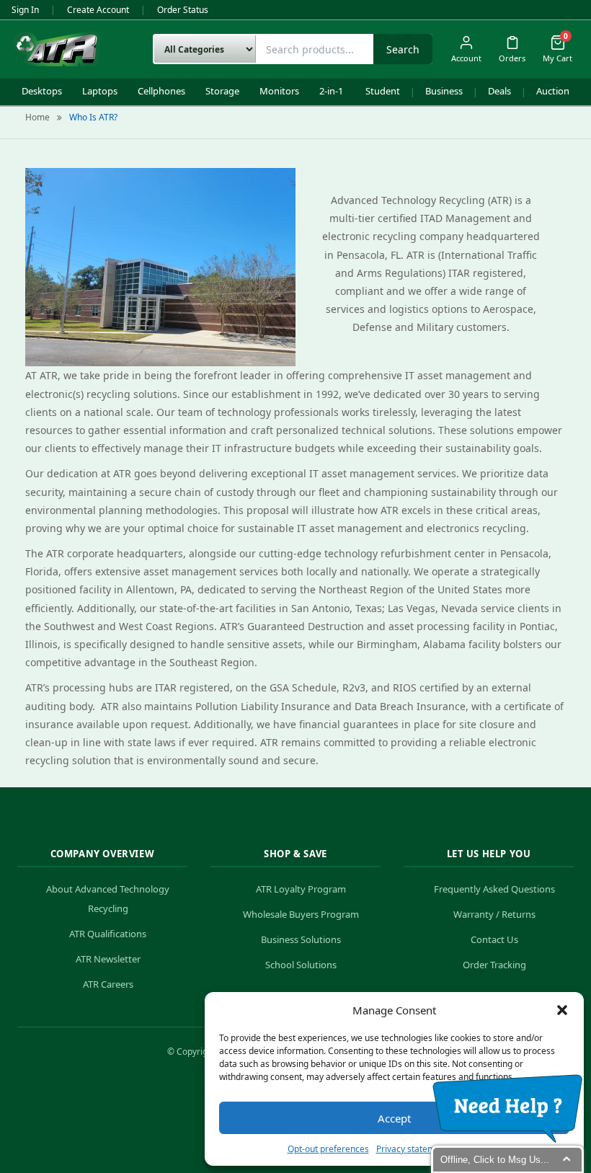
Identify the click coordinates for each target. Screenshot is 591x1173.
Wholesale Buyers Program (301, 914)
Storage (222, 90)
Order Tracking (494, 964)
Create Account (98, 10)
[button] (562, 1010)
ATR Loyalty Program (301, 888)
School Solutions (301, 964)
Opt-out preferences (328, 1149)
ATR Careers (108, 984)
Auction (552, 90)
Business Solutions (301, 939)
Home (37, 117)
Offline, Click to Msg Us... (494, 1159)
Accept (394, 1118)
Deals (499, 90)
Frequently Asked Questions (494, 888)
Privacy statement (412, 1149)
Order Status (182, 10)
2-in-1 (331, 90)
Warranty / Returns (494, 914)
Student (382, 90)
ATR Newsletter (108, 958)
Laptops (99, 90)
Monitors (279, 90)
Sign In (25, 10)
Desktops (42, 90)
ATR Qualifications (107, 933)
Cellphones (161, 90)
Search (402, 49)
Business (444, 90)
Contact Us (494, 939)
